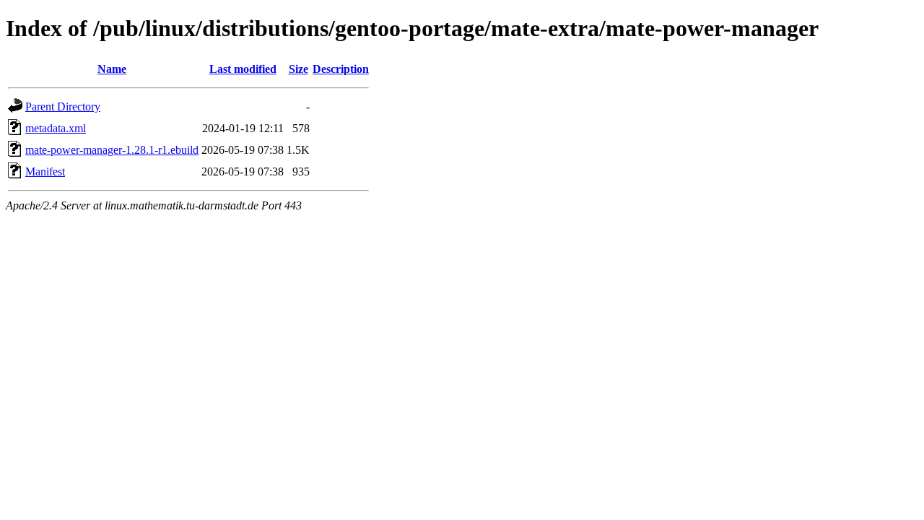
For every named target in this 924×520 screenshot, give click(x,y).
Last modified (242, 69)
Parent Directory (62, 106)
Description (341, 69)
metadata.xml (55, 128)
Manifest (45, 171)
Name (111, 69)
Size (298, 69)
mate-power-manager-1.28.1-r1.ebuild (112, 150)
